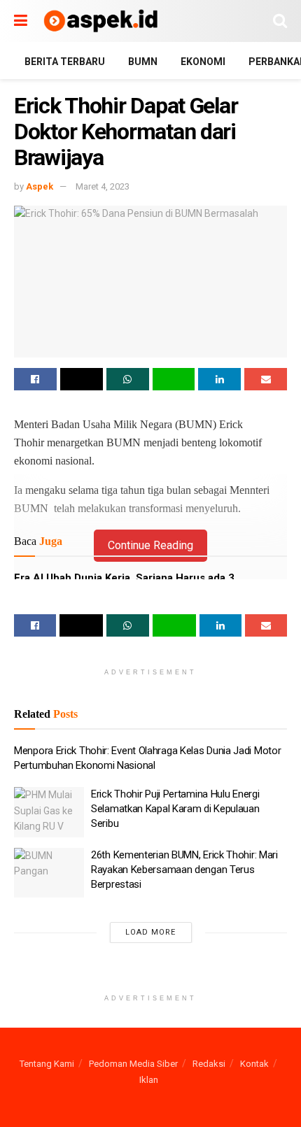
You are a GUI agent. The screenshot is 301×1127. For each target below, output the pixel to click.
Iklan (148, 1080)
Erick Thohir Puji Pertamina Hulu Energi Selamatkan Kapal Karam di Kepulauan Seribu (175, 809)
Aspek (39, 186)
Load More (150, 932)
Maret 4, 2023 (103, 186)
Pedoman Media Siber (133, 1063)
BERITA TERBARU (64, 61)
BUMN (143, 61)
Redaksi (208, 1063)
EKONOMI (203, 61)
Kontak (254, 1063)
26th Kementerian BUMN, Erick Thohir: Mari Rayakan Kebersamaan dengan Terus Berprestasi (184, 870)
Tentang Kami (47, 1063)
